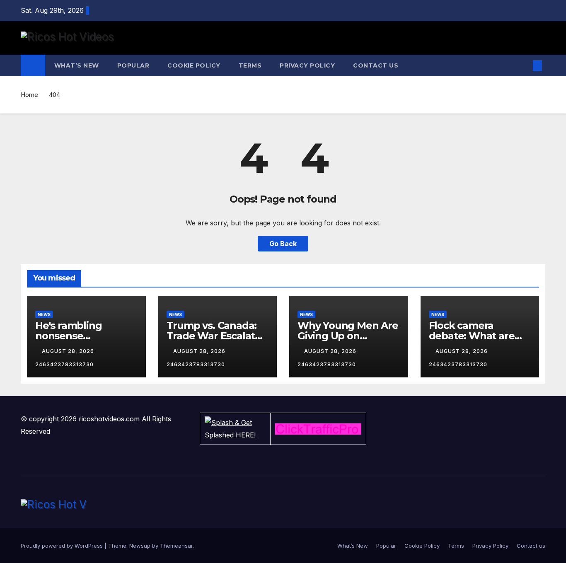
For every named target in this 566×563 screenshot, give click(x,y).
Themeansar (176, 545)
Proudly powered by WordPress (62, 545)
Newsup (139, 545)
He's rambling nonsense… (68, 330)
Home (29, 95)
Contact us (375, 65)
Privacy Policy (307, 65)
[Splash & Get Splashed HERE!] (235, 428)
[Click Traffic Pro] (318, 429)
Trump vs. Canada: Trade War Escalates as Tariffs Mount (216, 335)
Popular (133, 65)
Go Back (283, 243)
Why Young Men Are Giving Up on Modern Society (348, 335)
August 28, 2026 (69, 351)
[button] (523, 65)
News (44, 314)
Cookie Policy (193, 65)
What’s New (76, 65)
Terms (250, 65)
